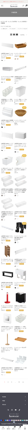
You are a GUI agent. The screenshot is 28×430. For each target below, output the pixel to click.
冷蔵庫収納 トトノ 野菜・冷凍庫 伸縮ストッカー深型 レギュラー (20, 328)
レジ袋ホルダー (4, 28)
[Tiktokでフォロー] (19, 409)
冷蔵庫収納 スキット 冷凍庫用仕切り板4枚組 (20, 368)
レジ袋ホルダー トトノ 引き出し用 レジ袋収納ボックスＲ (7, 170)
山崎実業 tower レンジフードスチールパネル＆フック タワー (7, 145)
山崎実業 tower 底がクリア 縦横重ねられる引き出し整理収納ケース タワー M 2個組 (7, 214)
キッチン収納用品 (22, 21)
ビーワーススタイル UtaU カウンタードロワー (7, 77)
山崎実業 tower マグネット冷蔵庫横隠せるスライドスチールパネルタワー (20, 261)
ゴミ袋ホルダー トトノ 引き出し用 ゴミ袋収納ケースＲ (20, 170)
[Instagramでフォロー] (11, 409)
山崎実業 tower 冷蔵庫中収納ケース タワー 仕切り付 (20, 213)
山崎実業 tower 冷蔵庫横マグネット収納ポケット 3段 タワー (7, 122)
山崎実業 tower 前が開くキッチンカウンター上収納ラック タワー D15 (7, 284)
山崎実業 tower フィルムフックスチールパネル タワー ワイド (7, 55)
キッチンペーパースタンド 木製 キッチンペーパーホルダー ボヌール (7, 349)
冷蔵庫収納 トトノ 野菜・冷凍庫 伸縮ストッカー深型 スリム (7, 101)
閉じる (26, 1)
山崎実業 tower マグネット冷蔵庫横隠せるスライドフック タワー (20, 78)
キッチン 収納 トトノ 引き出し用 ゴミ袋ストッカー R (20, 101)
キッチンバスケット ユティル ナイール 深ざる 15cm (20, 122)
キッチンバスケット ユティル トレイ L (20, 54)
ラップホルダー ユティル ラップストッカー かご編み (7, 261)
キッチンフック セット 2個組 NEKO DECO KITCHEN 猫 (20, 237)
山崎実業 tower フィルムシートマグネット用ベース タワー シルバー (7, 328)
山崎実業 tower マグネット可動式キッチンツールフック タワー (7, 237)
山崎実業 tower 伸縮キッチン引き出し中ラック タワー (7, 369)
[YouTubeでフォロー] (15, 409)
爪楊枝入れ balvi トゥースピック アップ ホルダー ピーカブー (20, 307)
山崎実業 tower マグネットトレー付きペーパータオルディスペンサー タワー (20, 146)
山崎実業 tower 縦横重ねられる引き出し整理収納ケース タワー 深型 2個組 (7, 190)
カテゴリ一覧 (4, 21)
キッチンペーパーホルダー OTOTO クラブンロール (7, 307)
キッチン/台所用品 (12, 21)
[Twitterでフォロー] (8, 409)
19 (19, 382)
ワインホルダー (12, 28)
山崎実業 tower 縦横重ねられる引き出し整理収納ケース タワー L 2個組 (20, 190)
